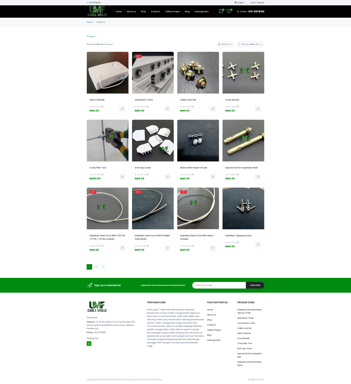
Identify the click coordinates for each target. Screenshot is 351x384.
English (240, 2)
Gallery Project (172, 11)
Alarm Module (97, 99)
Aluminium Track (144, 99)
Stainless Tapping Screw (238, 235)
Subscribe (255, 285)
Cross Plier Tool (98, 167)
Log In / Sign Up (257, 2)
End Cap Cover (143, 167)
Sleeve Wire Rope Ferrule (193, 167)
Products (155, 11)
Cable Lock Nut (188, 99)
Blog (187, 11)
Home (119, 11)
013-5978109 (94, 2)
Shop (143, 11)
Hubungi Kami (201, 11)
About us (131, 11)
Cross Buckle (232, 99)
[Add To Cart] (122, 109)
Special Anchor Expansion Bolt (241, 167)
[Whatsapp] (89, 343)
